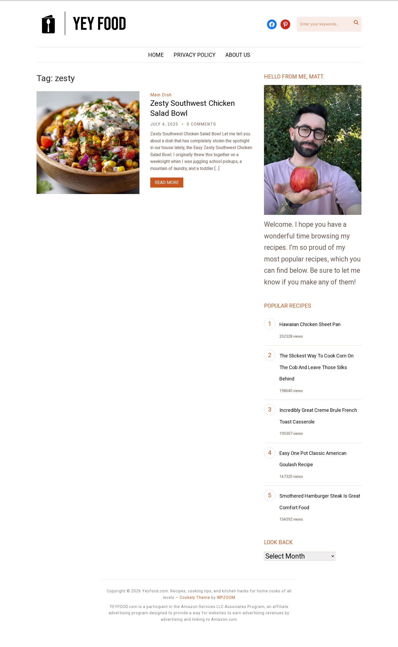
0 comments (201, 124)
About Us (237, 55)
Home (156, 55)
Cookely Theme (195, 597)
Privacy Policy (195, 55)
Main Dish (161, 94)
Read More (167, 182)
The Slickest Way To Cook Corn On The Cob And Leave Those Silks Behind (316, 367)
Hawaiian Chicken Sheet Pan (310, 324)
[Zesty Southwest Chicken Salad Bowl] (88, 94)
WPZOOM (226, 597)
